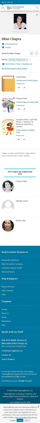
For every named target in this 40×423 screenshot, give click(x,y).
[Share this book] (24, 87)
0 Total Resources (11, 44)
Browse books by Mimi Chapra (15, 68)
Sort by (4, 59)
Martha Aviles (22, 201)
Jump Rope (21, 77)
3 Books (8, 47)
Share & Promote (8, 287)
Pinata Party (21, 98)
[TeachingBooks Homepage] (14, 7)
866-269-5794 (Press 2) (14, 343)
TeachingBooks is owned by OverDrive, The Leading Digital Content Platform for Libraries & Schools (20, 396)
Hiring (4, 317)
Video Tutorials (7, 290)
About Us (5, 313)
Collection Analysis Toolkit (12, 268)
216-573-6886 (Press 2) (14, 340)
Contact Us (6, 355)
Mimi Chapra (33, 80)
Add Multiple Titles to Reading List (18, 64)
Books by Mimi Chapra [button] (17, 53)
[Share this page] (36, 15)
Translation (6, 381)
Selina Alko (22, 80)
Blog (3, 325)
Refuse (27, 420)
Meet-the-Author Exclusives (12, 264)
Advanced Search (8, 272)
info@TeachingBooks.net (12, 350)
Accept (20, 420)
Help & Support (8, 359)
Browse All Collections (10, 260)
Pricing (4, 309)
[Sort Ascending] (29, 59)
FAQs (4, 294)
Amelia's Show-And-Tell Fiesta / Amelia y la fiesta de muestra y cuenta (26, 123)
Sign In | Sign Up (7, 2)
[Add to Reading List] (18, 87)
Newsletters (6, 321)
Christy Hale (34, 102)
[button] (2, 7)
